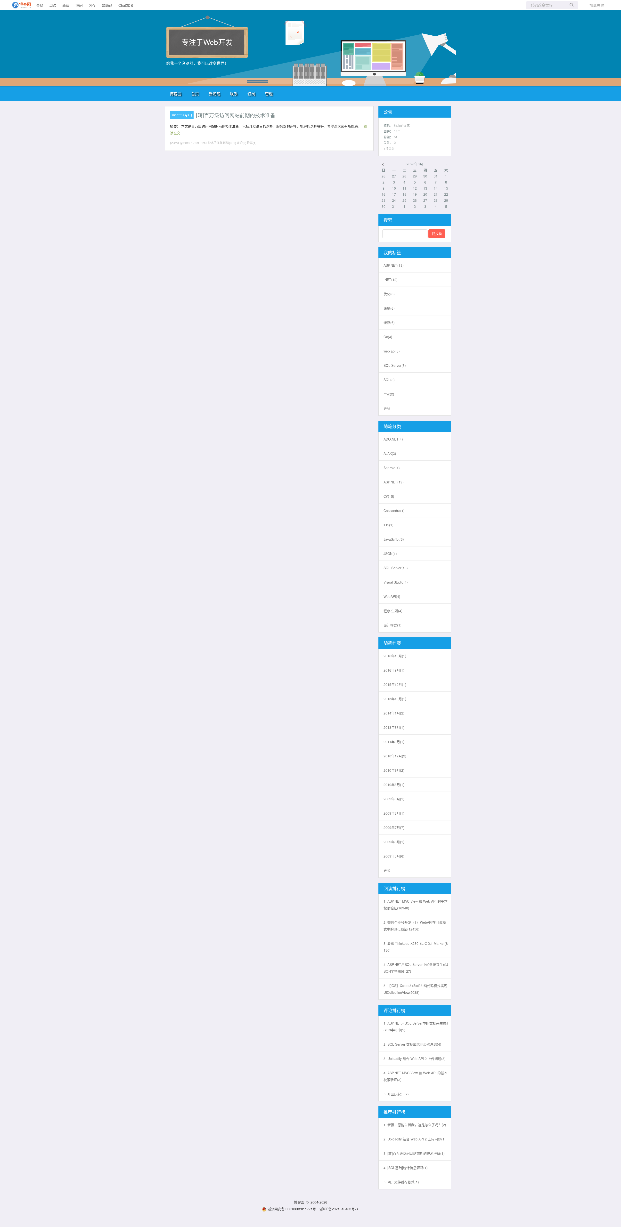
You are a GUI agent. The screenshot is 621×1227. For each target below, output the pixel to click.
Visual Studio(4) (396, 582)
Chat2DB (125, 5)
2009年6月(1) (394, 841)
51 (395, 137)
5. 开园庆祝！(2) (396, 1093)
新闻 (66, 5)
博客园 (175, 93)
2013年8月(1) (394, 727)
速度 (389, 308)
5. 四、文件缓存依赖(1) (401, 1181)
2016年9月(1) (394, 670)
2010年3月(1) (394, 784)
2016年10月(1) (395, 655)
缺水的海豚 (402, 125)
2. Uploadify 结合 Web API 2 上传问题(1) (415, 1139)
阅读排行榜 (394, 888)
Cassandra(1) (394, 510)
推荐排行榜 (394, 1112)
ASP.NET (394, 265)
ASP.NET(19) (394, 482)
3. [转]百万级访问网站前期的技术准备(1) (414, 1153)
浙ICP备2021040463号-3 (338, 1208)
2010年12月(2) (395, 756)
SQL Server (395, 365)
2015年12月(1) (395, 684)
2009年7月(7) (394, 827)
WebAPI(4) (392, 596)
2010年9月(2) (394, 770)
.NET (391, 279)
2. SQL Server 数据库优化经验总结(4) (412, 1044)
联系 (234, 93)
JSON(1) (390, 553)
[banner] (19, 5)
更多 (387, 408)
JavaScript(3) (394, 539)
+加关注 (389, 148)
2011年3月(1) (394, 741)
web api (392, 351)
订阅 (251, 93)
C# (388, 336)
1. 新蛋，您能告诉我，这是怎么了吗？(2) (415, 1124)
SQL (389, 379)
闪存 (92, 5)
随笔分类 (392, 426)
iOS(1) (388, 524)
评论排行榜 (394, 1010)
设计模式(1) (392, 625)
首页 (195, 93)
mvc (389, 394)
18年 (397, 131)
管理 (269, 93)
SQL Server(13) (396, 567)
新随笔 (214, 93)
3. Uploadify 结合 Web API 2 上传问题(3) (415, 1058)
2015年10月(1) (395, 698)
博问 (79, 5)
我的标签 (392, 252)
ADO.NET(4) (393, 439)
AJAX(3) (390, 453)
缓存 (389, 322)
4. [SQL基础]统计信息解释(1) (406, 1167)
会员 (39, 5)
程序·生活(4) (393, 610)
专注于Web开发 (207, 42)
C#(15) (389, 496)
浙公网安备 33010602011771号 (292, 1208)
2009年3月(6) (394, 856)
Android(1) (392, 467)
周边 (53, 5)
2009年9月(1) (394, 798)
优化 (389, 293)
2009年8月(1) (394, 813)
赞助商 (107, 5)
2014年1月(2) (394, 713)
